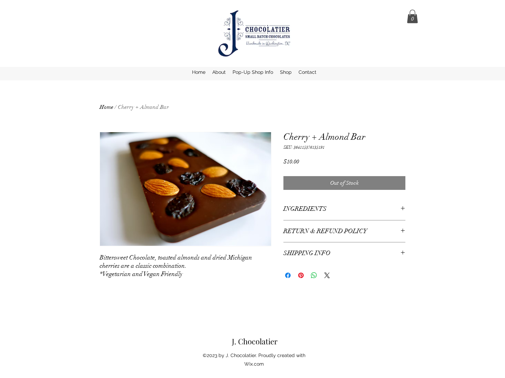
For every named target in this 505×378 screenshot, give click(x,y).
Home (106, 107)
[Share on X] (327, 275)
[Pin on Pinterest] (301, 275)
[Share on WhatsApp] (314, 275)
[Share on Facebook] (288, 275)
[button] (412, 16)
